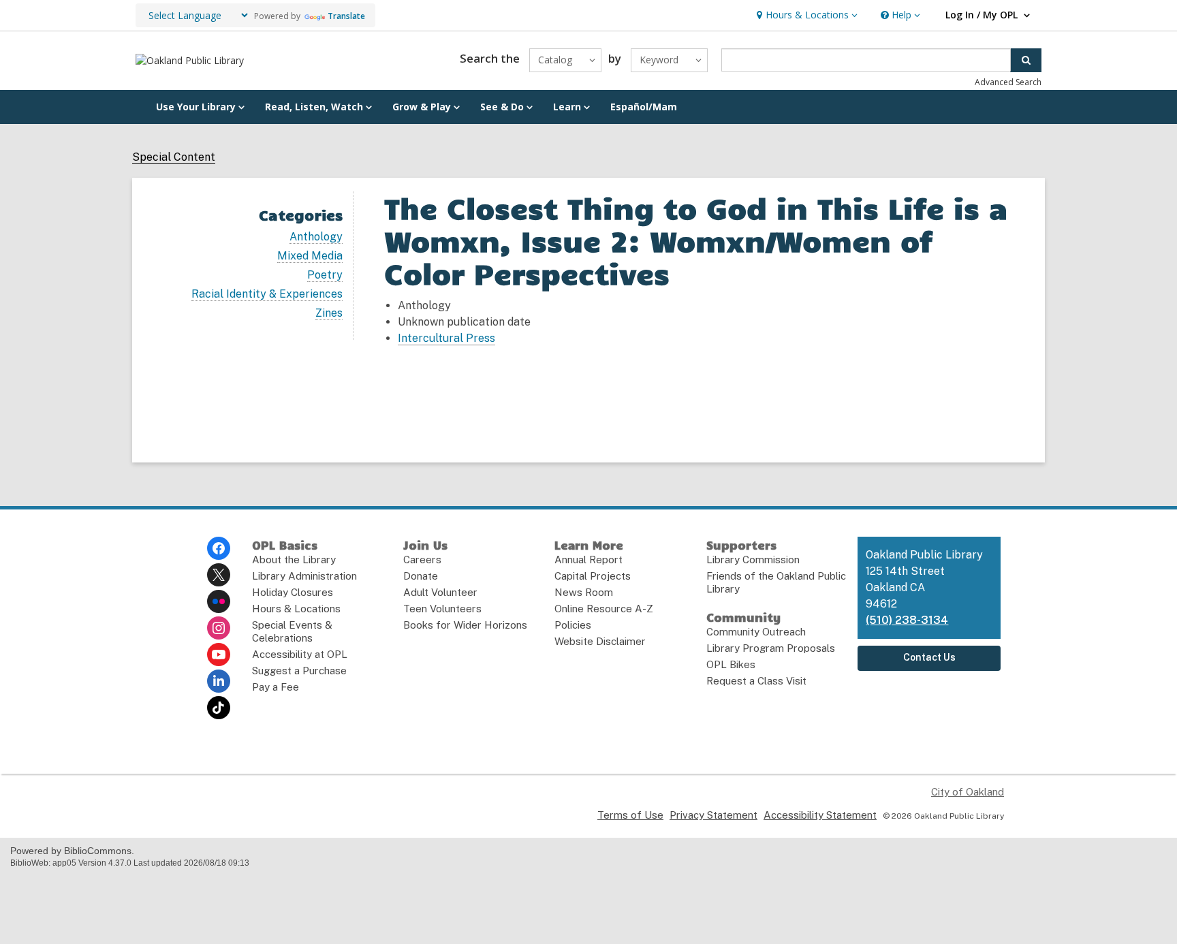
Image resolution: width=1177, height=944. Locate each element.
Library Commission (753, 559)
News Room (583, 592)
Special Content (173, 157)
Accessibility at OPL (299, 654)
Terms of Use (630, 815)
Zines (329, 313)
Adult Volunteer (440, 592)
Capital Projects (592, 576)
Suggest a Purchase (299, 670)
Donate (420, 576)
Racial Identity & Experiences (267, 294)
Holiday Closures (292, 592)
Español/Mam (643, 106)
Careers (422, 559)
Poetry (325, 275)
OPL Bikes (730, 664)
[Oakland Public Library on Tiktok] (218, 707)
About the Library (294, 559)
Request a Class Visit (756, 681)
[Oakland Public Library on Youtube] (218, 654)
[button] (805, 15)
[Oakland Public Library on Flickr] (218, 601)
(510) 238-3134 (907, 620)
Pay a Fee (275, 687)
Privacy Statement (713, 815)
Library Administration (304, 576)
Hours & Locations (296, 608)
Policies (572, 625)
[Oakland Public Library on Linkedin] (218, 681)
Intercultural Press (446, 338)
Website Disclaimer (600, 641)
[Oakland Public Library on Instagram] (218, 628)
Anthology (316, 237)
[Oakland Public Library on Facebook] (218, 548)
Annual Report (588, 559)
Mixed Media (310, 256)
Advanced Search (1008, 82)
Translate (346, 16)
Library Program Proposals (770, 648)
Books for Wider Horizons (465, 625)
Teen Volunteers (442, 608)
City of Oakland (967, 792)
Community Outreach (756, 632)
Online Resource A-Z (603, 608)
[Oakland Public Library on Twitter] (218, 574)
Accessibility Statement (820, 815)
